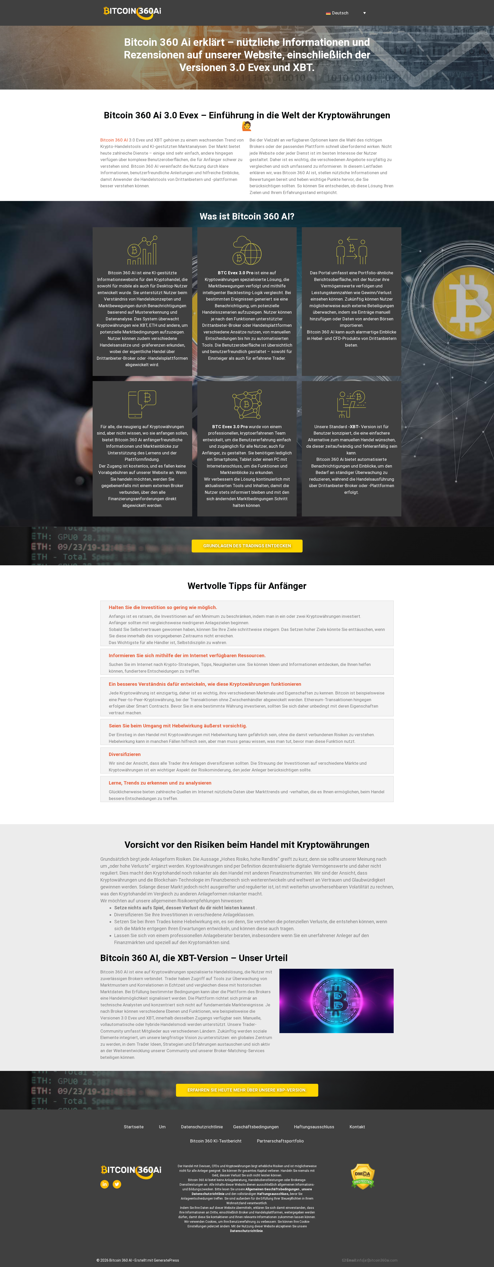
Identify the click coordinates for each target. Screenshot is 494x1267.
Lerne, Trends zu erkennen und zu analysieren (160, 783)
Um (162, 1126)
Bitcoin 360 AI (114, 140)
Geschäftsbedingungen (256, 1126)
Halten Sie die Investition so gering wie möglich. (163, 607)
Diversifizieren (125, 754)
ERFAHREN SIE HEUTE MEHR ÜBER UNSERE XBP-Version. (247, 1090)
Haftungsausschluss (314, 1126)
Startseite (134, 1126)
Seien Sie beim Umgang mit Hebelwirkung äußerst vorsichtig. (178, 726)
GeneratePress (166, 1260)
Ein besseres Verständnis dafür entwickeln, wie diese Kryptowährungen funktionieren (205, 684)
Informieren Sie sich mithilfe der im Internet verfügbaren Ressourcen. (187, 655)
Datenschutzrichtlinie (202, 1126)
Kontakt (357, 1126)
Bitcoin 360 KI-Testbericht (216, 1140)
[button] (247, 607)
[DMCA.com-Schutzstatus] (363, 1177)
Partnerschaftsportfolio (280, 1140)
